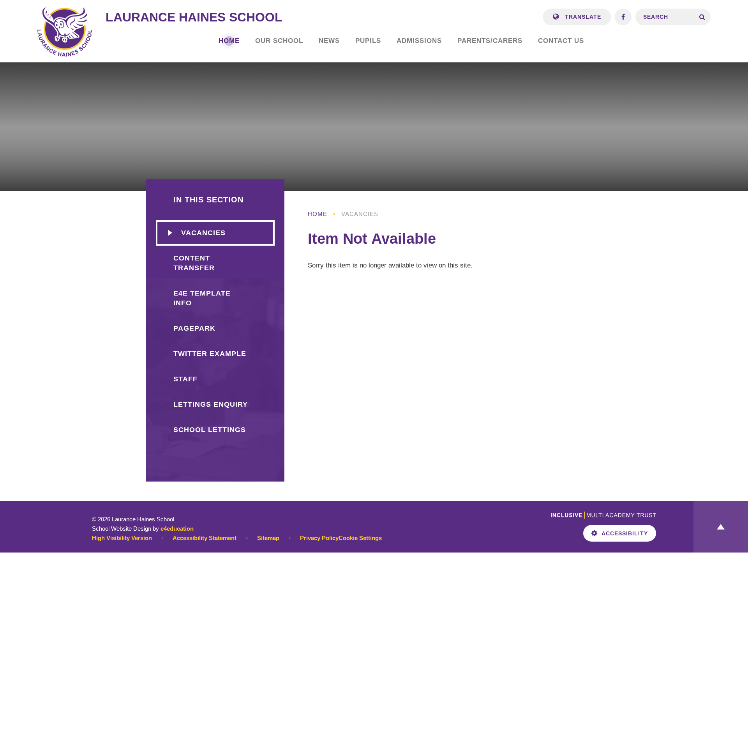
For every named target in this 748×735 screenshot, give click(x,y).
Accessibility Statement (204, 538)
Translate (582, 17)
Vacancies (359, 214)
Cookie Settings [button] (360, 538)
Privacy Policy (319, 538)
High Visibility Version (122, 538)
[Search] (702, 17)
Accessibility (625, 533)
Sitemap (268, 538)
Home (317, 214)
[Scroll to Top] (720, 527)
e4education (177, 528)
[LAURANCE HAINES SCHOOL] (64, 31)
